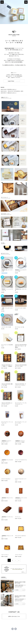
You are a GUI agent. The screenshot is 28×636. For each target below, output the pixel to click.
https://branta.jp (15, 629)
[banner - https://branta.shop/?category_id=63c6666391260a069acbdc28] (21, 174)
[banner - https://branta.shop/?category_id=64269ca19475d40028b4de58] (14, 206)
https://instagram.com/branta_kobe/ (12, 629)
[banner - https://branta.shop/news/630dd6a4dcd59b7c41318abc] (21, 248)
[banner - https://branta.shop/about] (14, 77)
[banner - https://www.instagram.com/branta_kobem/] (14, 600)
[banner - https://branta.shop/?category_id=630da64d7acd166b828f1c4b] (7, 174)
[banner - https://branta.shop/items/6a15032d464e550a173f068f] (14, 160)
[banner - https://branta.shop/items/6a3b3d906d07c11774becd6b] (14, 146)
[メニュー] (2, 2)
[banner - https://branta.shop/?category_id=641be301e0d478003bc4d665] (7, 188)
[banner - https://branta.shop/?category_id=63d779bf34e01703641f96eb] (21, 188)
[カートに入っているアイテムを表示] (26, 2)
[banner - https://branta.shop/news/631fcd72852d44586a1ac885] (7, 248)
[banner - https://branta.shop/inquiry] (14, 614)
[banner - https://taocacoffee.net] (14, 569)
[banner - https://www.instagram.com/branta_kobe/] (14, 586)
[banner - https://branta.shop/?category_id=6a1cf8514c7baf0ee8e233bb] (14, 106)
